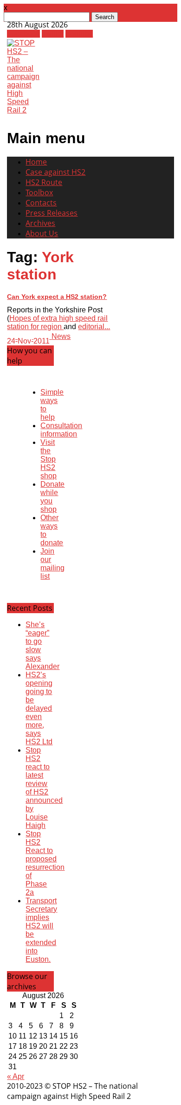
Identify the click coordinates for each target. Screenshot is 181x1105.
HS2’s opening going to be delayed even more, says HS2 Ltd (39, 708)
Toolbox (39, 192)
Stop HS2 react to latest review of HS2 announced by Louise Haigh (44, 787)
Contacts (41, 203)
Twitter (53, 34)
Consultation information (61, 430)
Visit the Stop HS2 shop (48, 459)
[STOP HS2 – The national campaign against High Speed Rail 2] (23, 110)
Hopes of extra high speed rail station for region (57, 322)
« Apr (15, 1076)
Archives (40, 223)
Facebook (23, 34)
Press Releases (52, 213)
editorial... (94, 327)
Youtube (79, 34)
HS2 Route (44, 182)
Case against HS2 (55, 172)
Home (36, 162)
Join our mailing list (52, 563)
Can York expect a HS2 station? (57, 296)
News (61, 336)
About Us (42, 233)
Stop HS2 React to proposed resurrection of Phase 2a (45, 863)
